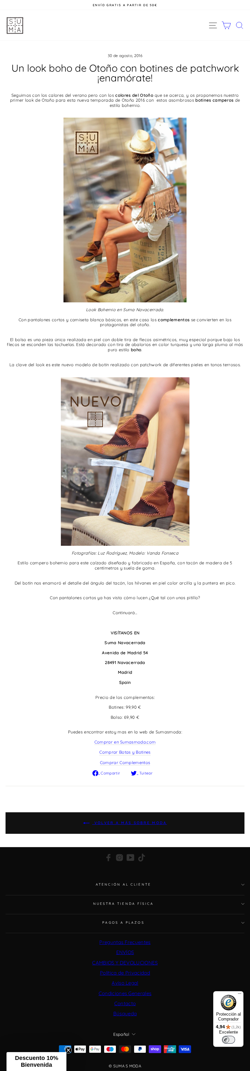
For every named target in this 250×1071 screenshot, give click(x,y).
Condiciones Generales (125, 993)
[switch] (228, 1040)
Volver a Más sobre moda (129, 822)
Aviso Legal (125, 982)
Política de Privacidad (125, 972)
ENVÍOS (125, 952)
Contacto (125, 1003)
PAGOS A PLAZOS (123, 922)
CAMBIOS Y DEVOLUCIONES (125, 962)
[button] (36, 1061)
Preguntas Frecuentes (124, 942)
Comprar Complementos (125, 762)
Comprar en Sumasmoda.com (125, 742)
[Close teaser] (68, 1050)
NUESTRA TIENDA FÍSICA (123, 904)
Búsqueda (125, 1013)
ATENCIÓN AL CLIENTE (123, 884)
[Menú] (239, 995)
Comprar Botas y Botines (124, 752)
